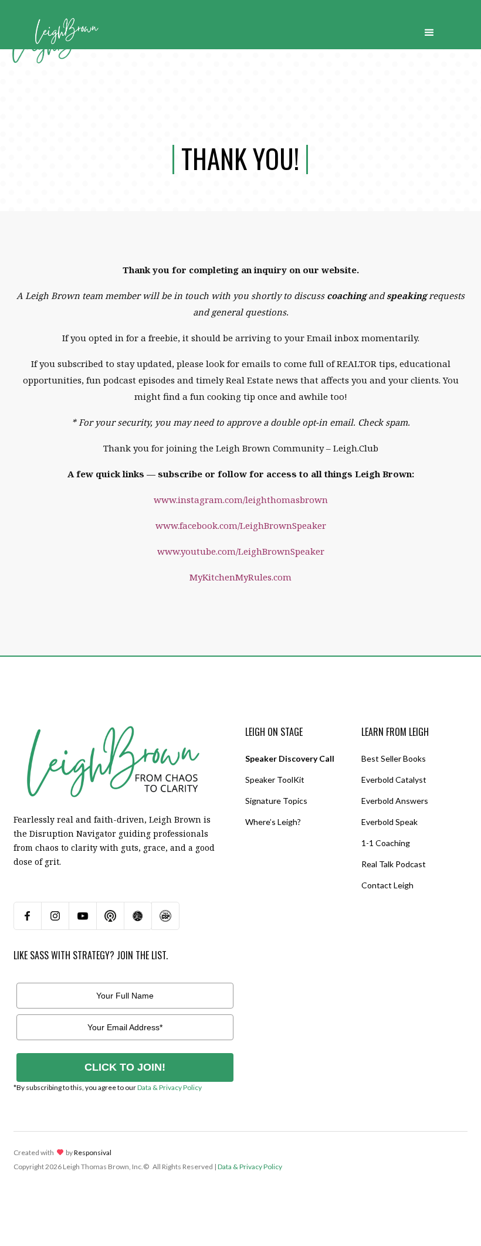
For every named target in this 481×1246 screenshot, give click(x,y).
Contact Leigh (387, 885)
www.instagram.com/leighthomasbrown (241, 499)
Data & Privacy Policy (169, 1087)
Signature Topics (276, 801)
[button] (429, 30)
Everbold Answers (394, 801)
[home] (66, 30)
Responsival (92, 1152)
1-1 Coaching (385, 843)
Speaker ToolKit (274, 780)
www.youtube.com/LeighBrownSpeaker (240, 551)
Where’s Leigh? (273, 822)
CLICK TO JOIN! (124, 1067)
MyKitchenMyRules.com (240, 577)
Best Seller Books (393, 758)
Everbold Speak (389, 822)
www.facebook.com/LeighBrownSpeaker (240, 525)
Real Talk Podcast (393, 864)
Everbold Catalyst (393, 780)
